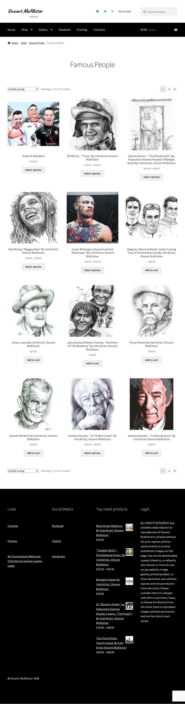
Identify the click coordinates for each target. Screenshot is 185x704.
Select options (33, 169)
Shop (24, 29)
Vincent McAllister (25, 11)
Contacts (99, 29)
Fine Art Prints (36, 43)
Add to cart (151, 270)
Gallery (43, 29)
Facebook (97, 11)
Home (11, 29)
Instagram (112, 11)
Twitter (105, 11)
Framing (82, 29)
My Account (125, 11)
